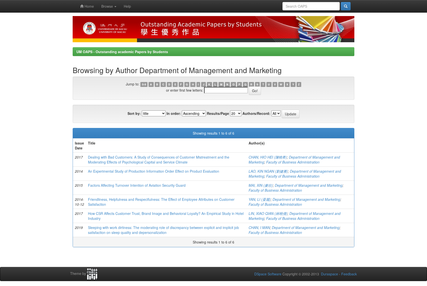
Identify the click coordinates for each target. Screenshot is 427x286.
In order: (174, 113)
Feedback (349, 273)
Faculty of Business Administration (293, 162)
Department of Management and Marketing (308, 185)
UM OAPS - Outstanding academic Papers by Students (122, 51)
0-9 (144, 84)
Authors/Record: (256, 113)
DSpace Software (267, 273)
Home (89, 6)
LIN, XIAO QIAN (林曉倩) (268, 213)
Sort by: (134, 113)
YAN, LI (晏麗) (260, 199)
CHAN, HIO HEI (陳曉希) (268, 157)
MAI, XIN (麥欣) (261, 185)
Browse (107, 6)
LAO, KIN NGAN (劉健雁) (268, 171)
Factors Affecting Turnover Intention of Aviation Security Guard (137, 185)
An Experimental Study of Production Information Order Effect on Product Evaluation (153, 171)
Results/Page (218, 113)
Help (127, 6)
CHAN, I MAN (259, 227)
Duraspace (329, 273)
